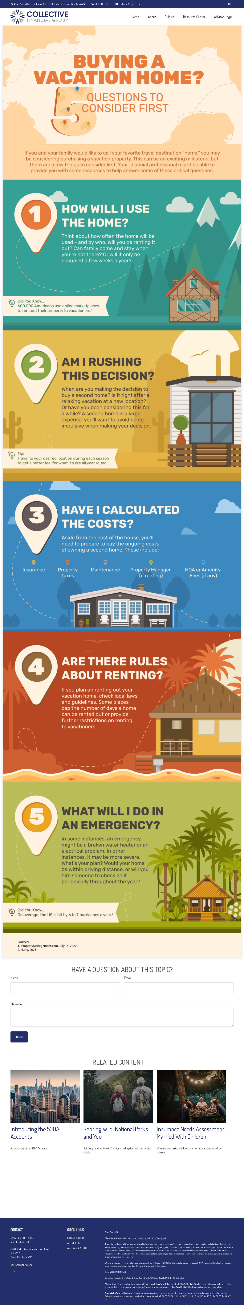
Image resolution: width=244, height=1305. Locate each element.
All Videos (73, 1242)
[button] (135, 16)
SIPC (186, 1284)
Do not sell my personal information (150, 1266)
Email (127, 978)
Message (16, 1004)
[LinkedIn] (229, 4)
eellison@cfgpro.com (130, 4)
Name (14, 978)
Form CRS (114, 1232)
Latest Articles (76, 1237)
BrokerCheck (161, 1238)
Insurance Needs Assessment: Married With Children (191, 1132)
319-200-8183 (103, 4)
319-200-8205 (25, 1237)
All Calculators (77, 1247)
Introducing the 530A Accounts (34, 1132)
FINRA (181, 1284)
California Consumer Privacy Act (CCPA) (188, 1263)
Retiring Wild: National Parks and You (115, 1132)
